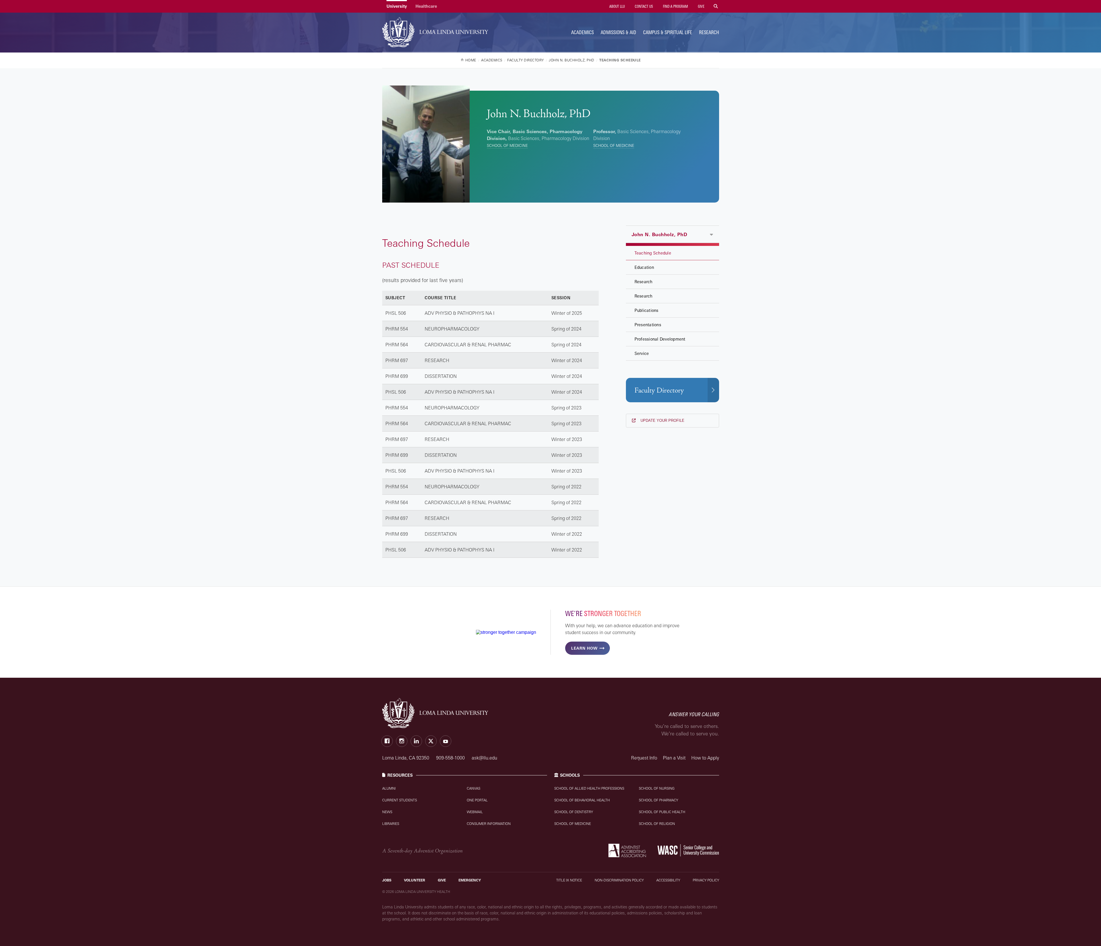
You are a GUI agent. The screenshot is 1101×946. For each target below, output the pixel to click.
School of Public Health (662, 812)
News (387, 812)
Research (709, 32)
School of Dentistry (573, 812)
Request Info (644, 758)
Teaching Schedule (653, 252)
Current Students (399, 800)
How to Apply (705, 758)
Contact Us (643, 6)
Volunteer (414, 880)
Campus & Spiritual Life (667, 32)
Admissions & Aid (618, 32)
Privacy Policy (706, 880)
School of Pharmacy (658, 800)
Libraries (390, 823)
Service (642, 353)
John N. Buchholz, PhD (659, 234)
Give (700, 6)
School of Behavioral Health (582, 800)
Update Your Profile (661, 420)
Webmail (475, 812)
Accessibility (668, 880)
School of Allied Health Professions (589, 788)
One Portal (477, 800)
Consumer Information (489, 823)
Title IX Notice (569, 880)
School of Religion (657, 823)
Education (644, 267)
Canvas (473, 788)
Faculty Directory (659, 390)
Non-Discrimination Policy (619, 880)
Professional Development (660, 339)
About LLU (616, 6)
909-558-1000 (451, 758)
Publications (647, 310)
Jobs (386, 880)
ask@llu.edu (484, 758)
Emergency (469, 880)
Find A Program (675, 6)
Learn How (584, 648)
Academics (582, 32)
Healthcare (426, 6)
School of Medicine (507, 145)
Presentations (648, 324)
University (396, 6)
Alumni (389, 788)
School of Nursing (657, 788)
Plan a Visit (674, 758)
